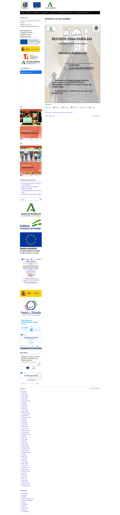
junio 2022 (24, 456)
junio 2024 (24, 421)
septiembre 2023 (25, 434)
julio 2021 (23, 473)
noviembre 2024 (25, 414)
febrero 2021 (24, 482)
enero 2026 (24, 399)
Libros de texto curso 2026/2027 (30, 187)
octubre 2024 (24, 415)
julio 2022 (23, 454)
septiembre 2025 (25, 401)
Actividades (24, 493)
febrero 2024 (24, 426)
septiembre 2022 (25, 452)
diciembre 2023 (25, 430)
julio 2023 (23, 436)
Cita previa (36, 12)
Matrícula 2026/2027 (26, 188)
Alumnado (24, 495)
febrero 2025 (24, 412)
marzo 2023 (24, 443)
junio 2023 (24, 437)
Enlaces (54, 13)
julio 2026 (23, 391)
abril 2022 (24, 460)
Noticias (23, 502)
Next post (96, 116)
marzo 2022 (24, 462)
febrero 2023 (24, 445)
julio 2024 (23, 419)
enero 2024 (24, 428)
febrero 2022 (24, 463)
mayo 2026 (24, 395)
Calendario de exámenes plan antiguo (31, 194)
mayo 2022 (24, 458)
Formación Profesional (66, 13)
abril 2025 (24, 408)
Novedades (69, 112)
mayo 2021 (24, 476)
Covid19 (23, 496)
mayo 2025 (24, 406)
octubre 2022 (24, 450)
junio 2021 (24, 474)
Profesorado (24, 508)
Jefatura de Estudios (59, 112)
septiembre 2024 (25, 417)
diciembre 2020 (25, 484)
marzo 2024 (24, 425)
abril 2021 (24, 478)
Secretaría (45, 13)
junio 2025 (24, 404)
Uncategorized (25, 511)
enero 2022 (24, 465)
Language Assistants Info (82, 12)
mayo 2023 (24, 439)
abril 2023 (24, 441)
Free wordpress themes (95, 388)
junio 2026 (24, 393)
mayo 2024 (24, 423)
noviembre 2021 (25, 467)
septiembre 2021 (25, 471)
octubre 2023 (24, 432)
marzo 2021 (24, 480)
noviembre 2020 (25, 486)
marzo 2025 (24, 410)
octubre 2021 (24, 469)
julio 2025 (23, 402)
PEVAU (23, 506)
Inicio (22, 12)
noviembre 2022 (25, 449)
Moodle (28, 12)
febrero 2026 (24, 397)
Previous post (50, 116)
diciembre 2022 (25, 447)
